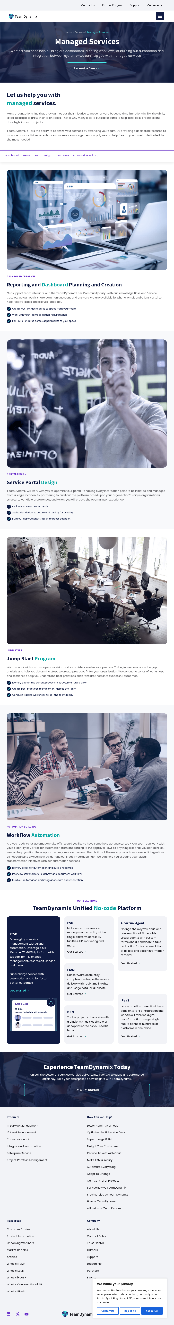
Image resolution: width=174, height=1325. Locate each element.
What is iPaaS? (16, 1277)
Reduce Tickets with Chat (104, 1153)
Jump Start (62, 155)
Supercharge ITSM (99, 1139)
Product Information (20, 1236)
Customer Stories (18, 1229)
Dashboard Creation (18, 155)
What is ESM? (15, 1271)
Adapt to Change (98, 1174)
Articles (12, 1257)
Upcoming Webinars (20, 1243)
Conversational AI (18, 1139)
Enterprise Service (19, 1153)
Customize (107, 1311)
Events (91, 1277)
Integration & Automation (24, 1146)
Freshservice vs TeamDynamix (107, 1195)
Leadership (94, 1264)
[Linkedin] (8, 1314)
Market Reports (17, 1250)
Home (68, 32)
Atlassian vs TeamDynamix (105, 1208)
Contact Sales (96, 1236)
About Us (93, 1229)
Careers (92, 1250)
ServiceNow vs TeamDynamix (106, 1188)
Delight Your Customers (103, 1146)
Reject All (130, 1311)
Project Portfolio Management (27, 1160)
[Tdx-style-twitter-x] (17, 1314)
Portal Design (43, 155)
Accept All (152, 1311)
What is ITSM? (16, 1264)
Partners (93, 1271)
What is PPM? (16, 1291)
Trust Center (95, 1243)
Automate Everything (101, 1167)
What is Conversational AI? (24, 1284)
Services (80, 32)
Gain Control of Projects (103, 1181)
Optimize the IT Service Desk (106, 1132)
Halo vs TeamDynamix (102, 1201)
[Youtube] (26, 1314)
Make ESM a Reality (99, 1160)
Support (92, 1257)
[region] (129, 1298)
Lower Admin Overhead (102, 1126)
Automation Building (85, 155)
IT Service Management (23, 1126)
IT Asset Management (21, 1132)
